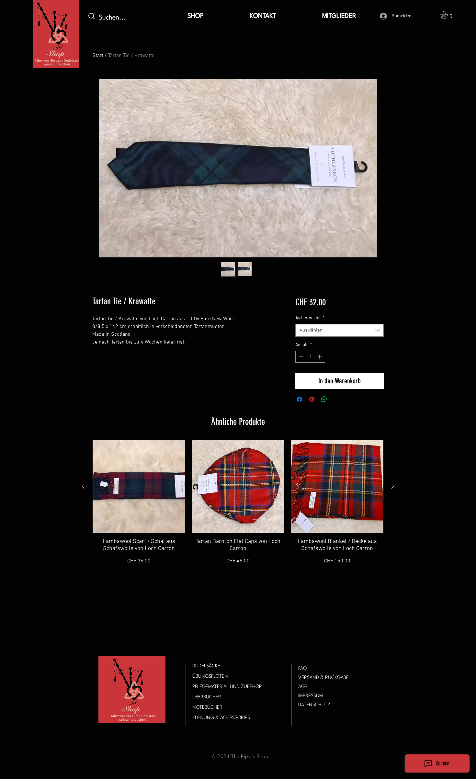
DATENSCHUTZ (314, 705)
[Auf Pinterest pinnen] (312, 399)
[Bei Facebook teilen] (299, 399)
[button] (448, 14)
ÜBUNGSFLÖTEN (210, 676)
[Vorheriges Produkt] (83, 486)
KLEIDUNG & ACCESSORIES (221, 718)
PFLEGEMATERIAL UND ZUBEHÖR (227, 686)
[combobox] (339, 330)
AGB (302, 686)
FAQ (302, 668)
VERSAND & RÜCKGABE (323, 677)
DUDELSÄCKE (206, 666)
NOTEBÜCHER (207, 707)
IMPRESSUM (310, 696)
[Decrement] (300, 356)
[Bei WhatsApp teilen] (324, 399)
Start (97, 55)
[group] (238, 506)
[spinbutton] (310, 356)
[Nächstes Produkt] (393, 486)
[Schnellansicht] (139, 486)
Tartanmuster (309, 318)
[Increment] (320, 356)
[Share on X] (336, 399)
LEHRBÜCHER (206, 697)
